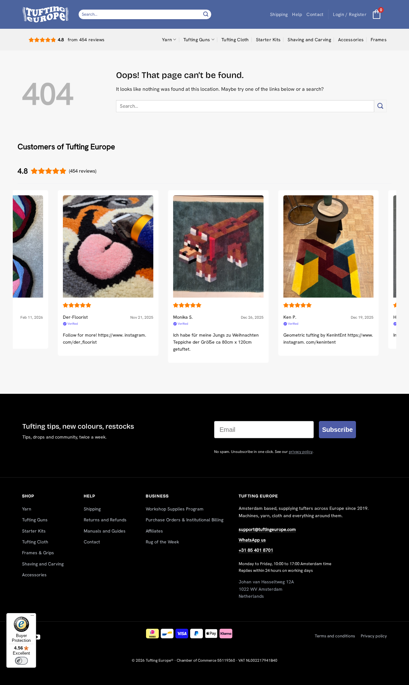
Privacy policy (374, 636)
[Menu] (32, 617)
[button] (350, 14)
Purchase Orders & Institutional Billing (184, 520)
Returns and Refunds (105, 520)
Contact (314, 14)
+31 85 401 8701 (256, 550)
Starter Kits (268, 40)
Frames (379, 40)
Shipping (279, 14)
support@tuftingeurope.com (267, 529)
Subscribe (337, 429)
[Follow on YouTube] (37, 637)
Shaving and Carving (309, 40)
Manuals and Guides (105, 531)
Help (297, 14)
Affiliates (154, 531)
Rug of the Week (162, 542)
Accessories (351, 40)
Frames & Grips (38, 553)
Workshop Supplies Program (175, 509)
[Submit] (205, 14)
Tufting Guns (196, 40)
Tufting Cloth (235, 40)
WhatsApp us (252, 540)
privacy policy (301, 451)
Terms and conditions (335, 636)
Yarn (167, 40)
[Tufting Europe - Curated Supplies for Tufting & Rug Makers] (45, 14)
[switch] (21, 661)
